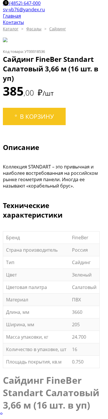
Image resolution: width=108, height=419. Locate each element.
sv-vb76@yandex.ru (24, 9)
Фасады (33, 28)
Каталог (10, 28)
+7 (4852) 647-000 (22, 3)
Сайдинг (57, 28)
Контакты (13, 22)
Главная (12, 16)
